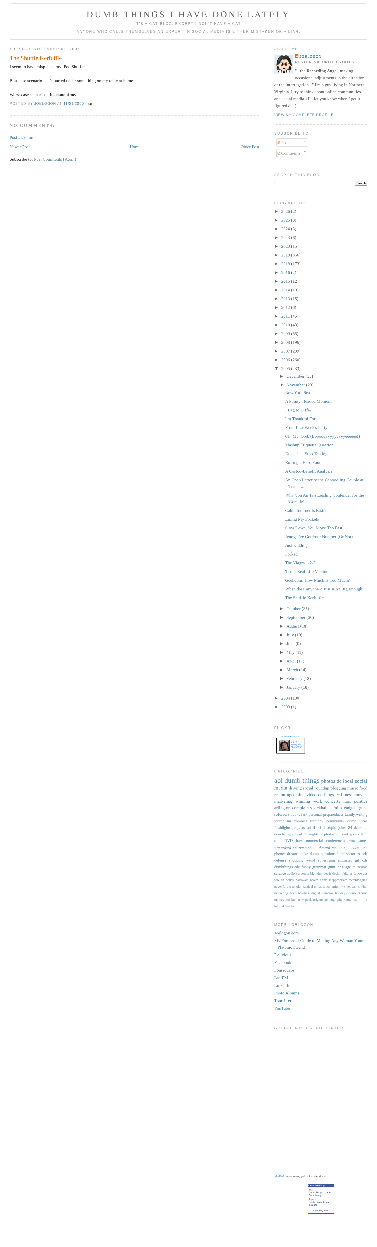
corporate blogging (309, 873)
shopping (296, 860)
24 (350, 827)
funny (306, 867)
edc (297, 867)
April (291, 661)
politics (360, 801)
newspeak (305, 899)
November (296, 384)
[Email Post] (89, 103)
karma (363, 893)
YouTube (282, 1008)
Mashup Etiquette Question (309, 444)
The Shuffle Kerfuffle (304, 597)
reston (279, 794)
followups (360, 873)
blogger (354, 847)
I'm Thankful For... (302, 418)
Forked (291, 554)
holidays (341, 893)
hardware (302, 880)
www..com (290, 736)
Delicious (282, 954)
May (291, 652)
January (293, 687)
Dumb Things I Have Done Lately (188, 14)
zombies (300, 821)
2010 (286, 324)
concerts (332, 801)
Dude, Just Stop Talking (306, 453)
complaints (302, 807)
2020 (286, 246)
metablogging (358, 880)
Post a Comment (24, 137)
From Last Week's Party (306, 427)
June (291, 643)
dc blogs (326, 794)
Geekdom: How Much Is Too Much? (317, 580)
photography (334, 899)
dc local (345, 781)
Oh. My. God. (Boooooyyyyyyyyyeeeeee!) (322, 436)
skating (324, 847)
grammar (319, 867)
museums (360, 867)
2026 (286, 211)
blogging (338, 788)
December (296, 376)
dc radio (360, 827)
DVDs (289, 840)
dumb (312, 1202)
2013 (286, 298)
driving (295, 788)
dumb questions (322, 853)
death (327, 873)
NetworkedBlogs (317, 1185)
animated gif (349, 860)
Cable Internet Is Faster (306, 510)
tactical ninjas (312, 886)
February (294, 678)
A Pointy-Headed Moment (308, 401)
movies (361, 794)
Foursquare (284, 970)
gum (331, 867)
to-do (278, 840)
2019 (286, 255)
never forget (282, 886)
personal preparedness (325, 814)
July (290, 634)
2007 (286, 351)
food (363, 788)
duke (304, 853)
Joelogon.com (286, 933)
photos (328, 781)
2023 (286, 237)
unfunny (337, 886)
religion (297, 886)
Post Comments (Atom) (55, 159)
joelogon (313, 1205)
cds (364, 860)
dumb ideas (357, 821)
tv (337, 794)
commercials (314, 840)
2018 (286, 263)
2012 (286, 307)
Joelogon (310, 56)
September (296, 617)
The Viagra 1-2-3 (300, 562)
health (314, 880)
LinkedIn (282, 985)
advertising (326, 860)
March (292, 669)
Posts (285, 142)
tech (364, 834)
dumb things (301, 780)
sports (354, 834)
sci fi (311, 827)
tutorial (279, 906)
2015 (286, 281)
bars (299, 840)
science (280, 873)
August (293, 626)
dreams (292, 853)
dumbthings (283, 867)
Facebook (282, 962)
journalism (282, 821)
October (294, 608)
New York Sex (297, 392)
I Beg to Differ (298, 410)
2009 (286, 333)
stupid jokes (336, 827)
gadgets (350, 807)
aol (278, 780)
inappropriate (338, 880)
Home (135, 146)
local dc (300, 834)
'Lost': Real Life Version (306, 571)
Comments (290, 153)
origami (318, 899)
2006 (286, 359)
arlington (282, 807)
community (335, 821)
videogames (352, 886)
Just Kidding (296, 545)
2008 (286, 342)
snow (347, 899)
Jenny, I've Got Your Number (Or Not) (319, 536)
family (350, 814)
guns (363, 807)
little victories (348, 853)
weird (310, 860)
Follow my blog (320, 1210)
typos (326, 886)
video (311, 794)
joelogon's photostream (296, 747)
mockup (290, 899)
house (353, 893)
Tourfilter (282, 1000)
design (336, 873)
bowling (303, 893)
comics (335, 807)
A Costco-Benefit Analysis (308, 471)
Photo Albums (286, 993)
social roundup (316, 788)
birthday (316, 821)
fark (304, 814)
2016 (286, 272)
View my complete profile (304, 115)
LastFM (281, 977)
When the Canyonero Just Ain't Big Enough (323, 589)
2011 (286, 316)
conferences (335, 840)
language (344, 867)
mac (347, 801)
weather (290, 906)
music (352, 788)
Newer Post (20, 146)
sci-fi (321, 827)
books (295, 814)
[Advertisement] (291, 1098)
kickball (320, 807)
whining (303, 801)
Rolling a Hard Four (303, 462)
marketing (283, 801)
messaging (282, 847)
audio (291, 873)
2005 (286, 368)
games (362, 840)
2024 (286, 228)
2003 (286, 706)
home (323, 880)
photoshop (332, 834)
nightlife (315, 834)
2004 (286, 698)
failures (347, 873)
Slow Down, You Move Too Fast (313, 527)
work (317, 801)
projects (298, 827)
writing (361, 814)
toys (364, 899)
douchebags (283, 834)
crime (351, 840)
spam (356, 899)
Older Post (250, 146)
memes (279, 899)
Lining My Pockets (302, 519)
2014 (286, 289)
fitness (347, 794)
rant (345, 834)
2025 (286, 220)
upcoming (296, 794)
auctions (338, 847)
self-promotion (304, 847)
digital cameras (322, 893)
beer (293, 893)
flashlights (282, 827)
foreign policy (284, 880)
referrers (282, 814)
